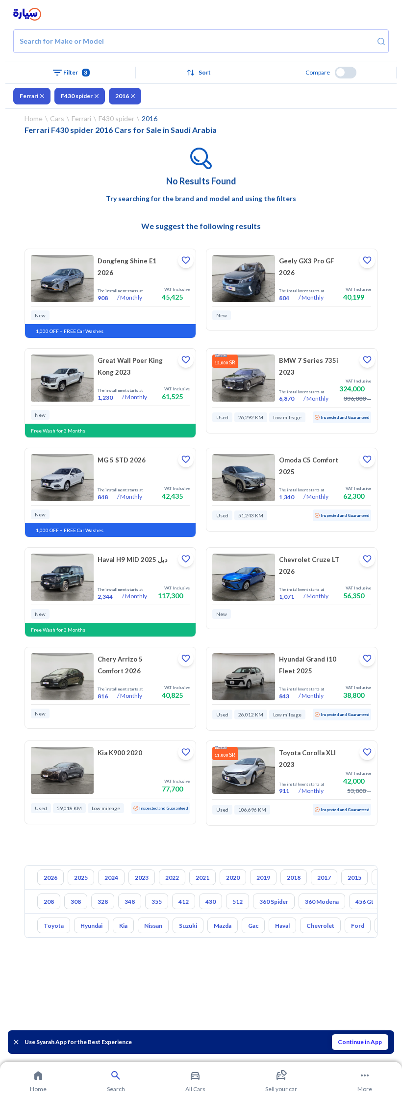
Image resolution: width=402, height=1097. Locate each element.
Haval (282, 925)
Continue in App (360, 1042)
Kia (123, 925)
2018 (294, 877)
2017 (324, 877)
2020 (233, 877)
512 (237, 901)
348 (130, 901)
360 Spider (273, 901)
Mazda (222, 925)
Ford (357, 925)
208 (49, 901)
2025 (81, 877)
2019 (263, 877)
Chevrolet (320, 925)
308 (76, 901)
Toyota (54, 925)
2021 (202, 877)
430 (210, 901)
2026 (50, 877)
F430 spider (77, 96)
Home (34, 118)
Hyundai (91, 925)
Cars (57, 118)
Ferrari (29, 96)
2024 (111, 877)
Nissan (153, 925)
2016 (122, 96)
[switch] (345, 72)
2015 (354, 877)
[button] (201, 73)
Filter (75, 72)
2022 (172, 877)
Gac (253, 925)
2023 (142, 877)
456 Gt (364, 901)
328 (103, 901)
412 (183, 901)
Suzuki (188, 925)
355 (156, 901)
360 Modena (322, 901)
